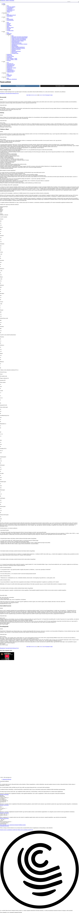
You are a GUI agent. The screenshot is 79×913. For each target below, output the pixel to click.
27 (42, 94)
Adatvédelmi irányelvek (4, 825)
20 (32, 94)
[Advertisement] (4, 690)
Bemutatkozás (2, 93)
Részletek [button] (20, 912)
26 (40, 94)
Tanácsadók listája (8, 93)
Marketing (2, 811)
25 (39, 94)
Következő (48, 94)
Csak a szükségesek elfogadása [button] (12, 824)
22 (35, 94)
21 (34, 94)
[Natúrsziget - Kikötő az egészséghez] (7, 0)
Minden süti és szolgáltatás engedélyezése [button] (25, 829)
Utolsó (51, 94)
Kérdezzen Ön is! (15, 93)
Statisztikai (2, 803)
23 (36, 94)
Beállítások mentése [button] (22, 824)
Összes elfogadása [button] (3, 824)
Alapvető (1, 793)
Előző (30, 94)
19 (31, 94)
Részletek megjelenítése (4, 794)
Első (27, 94)
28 (43, 94)
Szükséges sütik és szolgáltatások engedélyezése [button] (9, 829)
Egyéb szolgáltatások (4, 817)
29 (44, 94)
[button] (39, 869)
